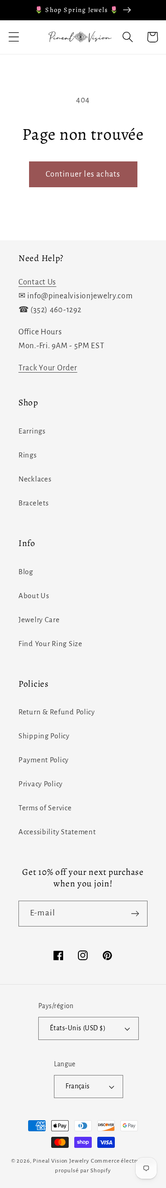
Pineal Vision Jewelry (61, 1161)
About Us (33, 596)
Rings (27, 455)
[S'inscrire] (135, 914)
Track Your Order (47, 368)
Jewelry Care (39, 620)
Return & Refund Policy (56, 712)
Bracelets (33, 503)
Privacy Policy (40, 784)
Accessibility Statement (57, 832)
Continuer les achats (83, 174)
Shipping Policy (44, 736)
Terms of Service (45, 808)
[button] (14, 37)
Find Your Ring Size (50, 643)
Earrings (32, 431)
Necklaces (34, 479)
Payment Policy (43, 760)
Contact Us (37, 282)
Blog (25, 572)
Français (77, 1086)
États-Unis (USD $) (78, 1028)
